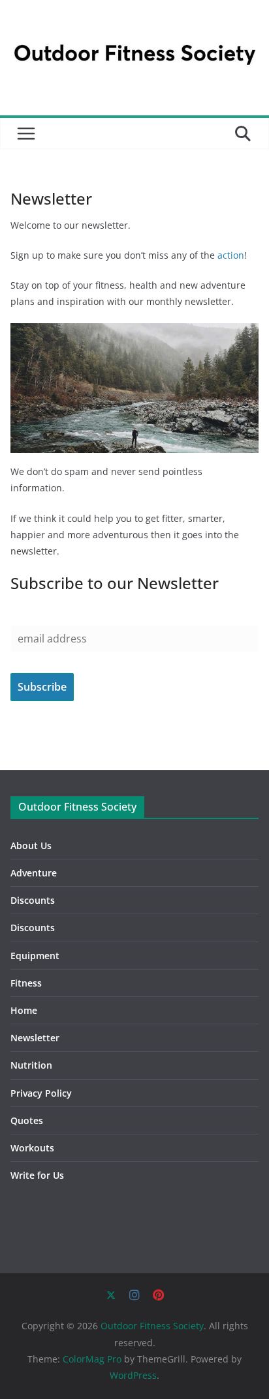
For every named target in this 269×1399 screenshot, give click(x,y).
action (230, 255)
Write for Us (37, 1175)
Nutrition (31, 1065)
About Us (31, 845)
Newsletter (34, 1037)
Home (23, 1010)
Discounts (32, 900)
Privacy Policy (41, 1093)
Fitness (26, 983)
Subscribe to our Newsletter (114, 583)
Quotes (26, 1120)
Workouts (32, 1148)
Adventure (33, 873)
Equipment (34, 955)
